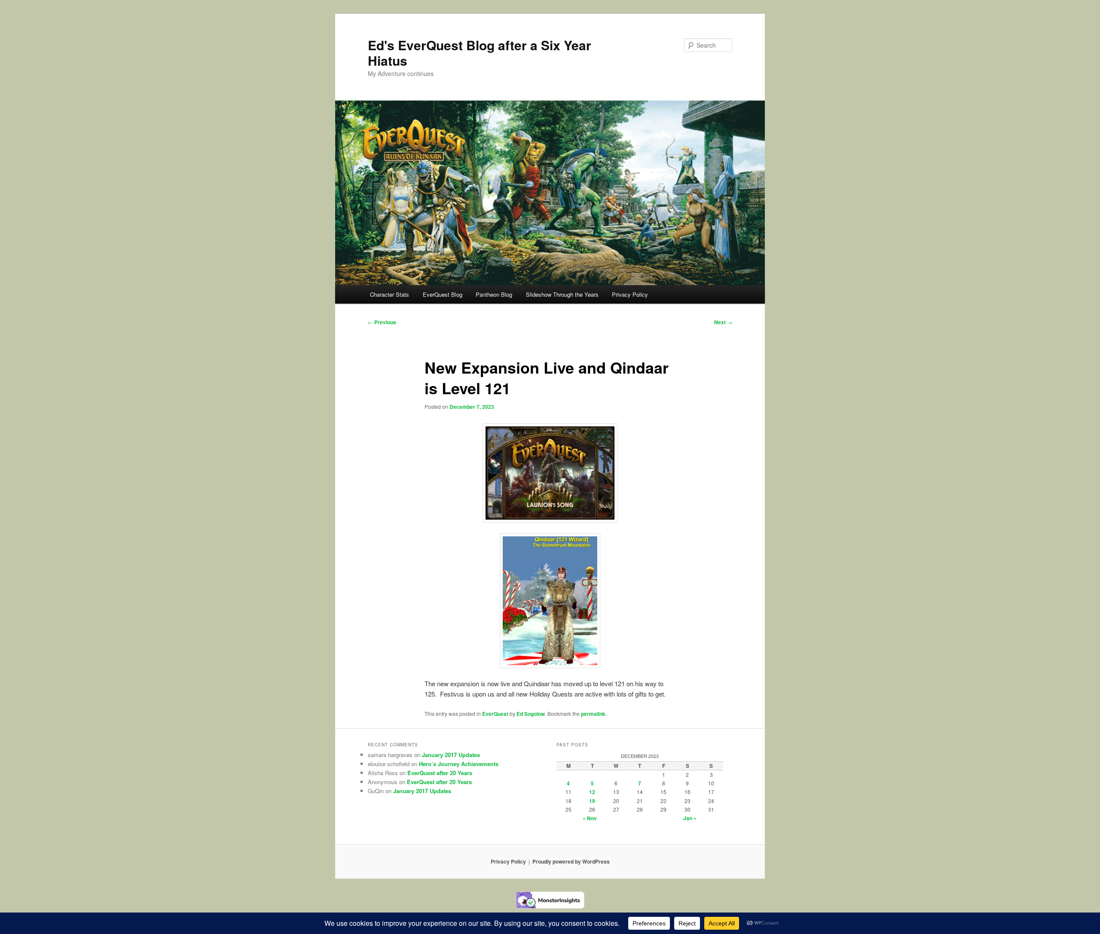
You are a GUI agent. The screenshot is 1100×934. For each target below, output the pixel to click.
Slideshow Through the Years (562, 294)
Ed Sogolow (530, 714)
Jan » (690, 818)
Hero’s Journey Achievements (458, 764)
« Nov (590, 818)
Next (723, 322)
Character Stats (389, 294)
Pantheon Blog (494, 294)
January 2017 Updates (451, 755)
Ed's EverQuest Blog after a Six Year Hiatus (479, 53)
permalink (593, 714)
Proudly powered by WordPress (571, 861)
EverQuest (495, 714)
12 (592, 792)
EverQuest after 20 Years (439, 773)
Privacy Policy (630, 294)
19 (592, 801)
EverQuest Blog (442, 294)
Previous (382, 322)
